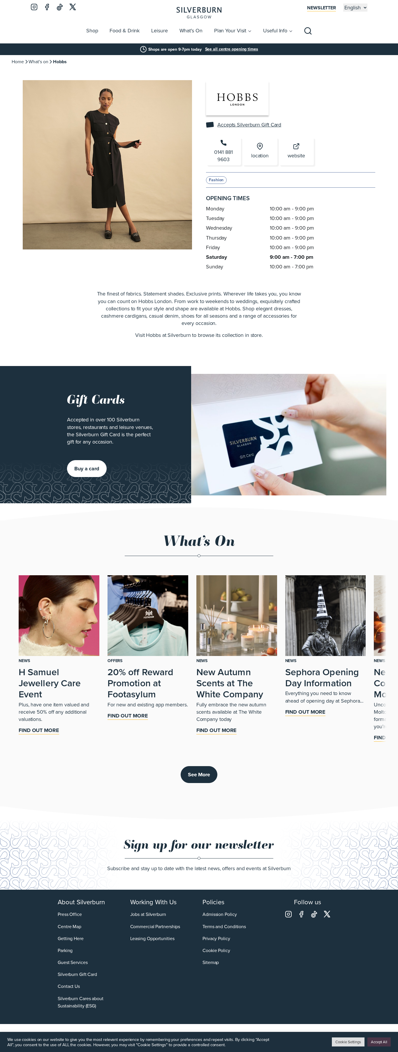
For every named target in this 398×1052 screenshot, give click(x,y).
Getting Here (71, 938)
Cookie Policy (216, 950)
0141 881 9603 (223, 155)
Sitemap (210, 962)
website (296, 155)
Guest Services (73, 962)
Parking (65, 950)
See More (199, 774)
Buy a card (86, 468)
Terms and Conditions (224, 926)
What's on (38, 61)
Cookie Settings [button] (348, 1042)
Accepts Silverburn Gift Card (249, 125)
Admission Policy (219, 914)
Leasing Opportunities (152, 938)
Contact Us (69, 986)
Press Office (70, 914)
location (260, 155)
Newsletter (321, 7)
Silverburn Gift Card (77, 974)
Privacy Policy (216, 938)
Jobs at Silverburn (148, 914)
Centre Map (69, 926)
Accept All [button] (379, 1042)
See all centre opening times (231, 49)
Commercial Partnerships (155, 926)
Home (18, 61)
